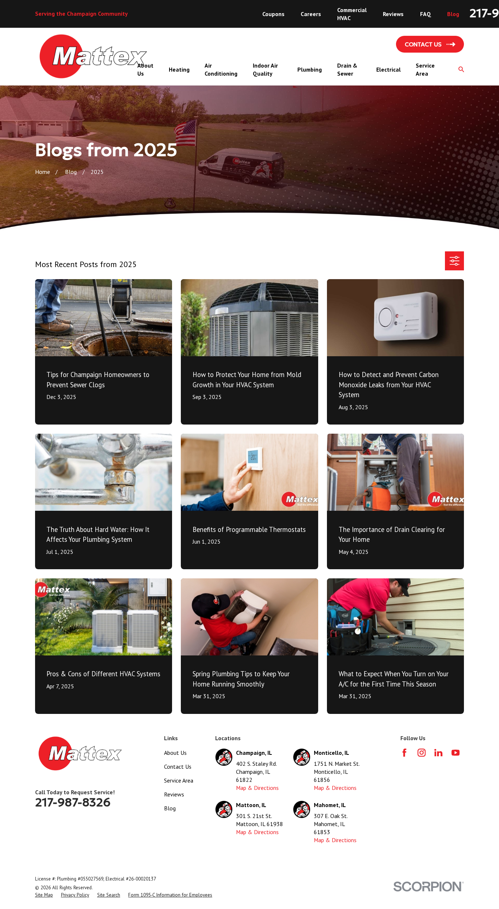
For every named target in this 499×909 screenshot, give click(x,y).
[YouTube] (456, 753)
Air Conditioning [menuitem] (221, 69)
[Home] (93, 56)
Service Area (178, 780)
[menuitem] (44, 895)
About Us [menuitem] (145, 69)
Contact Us (177, 766)
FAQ (425, 14)
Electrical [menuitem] (388, 69)
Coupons (273, 14)
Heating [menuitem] (179, 69)
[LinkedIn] (438, 753)
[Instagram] (422, 753)
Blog (453, 14)
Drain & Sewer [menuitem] (347, 69)
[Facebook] (404, 753)
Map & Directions (257, 787)
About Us (175, 752)
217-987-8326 (73, 802)
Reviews (393, 14)
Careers (311, 14)
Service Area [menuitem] (425, 69)
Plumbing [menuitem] (309, 69)
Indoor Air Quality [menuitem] (265, 69)
